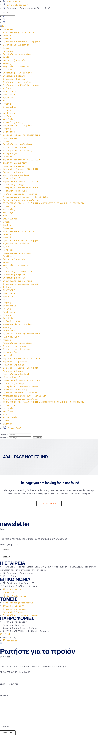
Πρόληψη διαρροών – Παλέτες (20, 193)
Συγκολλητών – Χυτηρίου (17, 125)
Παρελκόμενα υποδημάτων (17, 144)
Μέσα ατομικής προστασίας (19, 32)
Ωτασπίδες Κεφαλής (14, 75)
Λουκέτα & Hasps (13, 172)
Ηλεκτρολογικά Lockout (17, 178)
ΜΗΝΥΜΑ (4, 695)
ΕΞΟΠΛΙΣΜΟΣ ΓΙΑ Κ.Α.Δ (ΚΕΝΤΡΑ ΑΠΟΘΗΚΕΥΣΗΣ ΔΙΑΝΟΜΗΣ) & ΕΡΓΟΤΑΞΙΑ (43, 203)
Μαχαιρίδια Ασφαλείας (16, 66)
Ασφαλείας (9, 119)
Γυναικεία (9, 94)
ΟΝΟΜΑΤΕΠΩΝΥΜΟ (15, 672)
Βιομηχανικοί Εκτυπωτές (17, 150)
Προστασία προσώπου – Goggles (21, 41)
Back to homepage (49, 504)
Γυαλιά (7, 38)
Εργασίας (8, 97)
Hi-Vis (7, 110)
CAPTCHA (4, 726)
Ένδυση (7, 88)
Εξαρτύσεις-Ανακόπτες (16, 44)
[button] (49, 431)
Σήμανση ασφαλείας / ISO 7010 (21, 159)
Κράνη (6, 47)
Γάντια (7, 35)
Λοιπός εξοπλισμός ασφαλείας (20, 200)
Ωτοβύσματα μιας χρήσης (17, 82)
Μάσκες (7, 63)
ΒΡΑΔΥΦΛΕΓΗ (9, 91)
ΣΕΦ (5, 100)
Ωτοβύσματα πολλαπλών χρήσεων (21, 85)
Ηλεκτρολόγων (11, 138)
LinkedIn (5, 656)
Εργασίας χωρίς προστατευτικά (21, 134)
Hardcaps (8, 51)
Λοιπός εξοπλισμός (14, 60)
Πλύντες (7, 69)
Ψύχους (7, 103)
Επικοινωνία (10, 218)
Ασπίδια (7, 57)
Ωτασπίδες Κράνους (14, 79)
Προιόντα (8, 29)
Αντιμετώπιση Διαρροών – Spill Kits (25, 197)
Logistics (9, 131)
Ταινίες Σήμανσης (13, 166)
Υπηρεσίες (9, 209)
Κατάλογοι (9, 212)
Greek (6, 12)
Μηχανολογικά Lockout (16, 175)
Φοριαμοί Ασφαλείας (15, 190)
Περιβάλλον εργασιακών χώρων (20, 187)
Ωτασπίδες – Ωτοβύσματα (17, 72)
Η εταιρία (9, 206)
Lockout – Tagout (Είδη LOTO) (21, 169)
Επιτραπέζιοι (11, 153)
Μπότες (7, 141)
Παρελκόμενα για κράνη (17, 54)
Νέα (5, 215)
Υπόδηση (7, 116)
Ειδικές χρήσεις (13, 122)
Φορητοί (7, 156)
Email (3, 529)
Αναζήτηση (37, 438)
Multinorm (9, 113)
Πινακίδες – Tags (13, 184)
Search (4, 434)
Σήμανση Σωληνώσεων (15, 162)
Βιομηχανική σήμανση (15, 147)
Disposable (9, 106)
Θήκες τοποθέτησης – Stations (21, 181)
